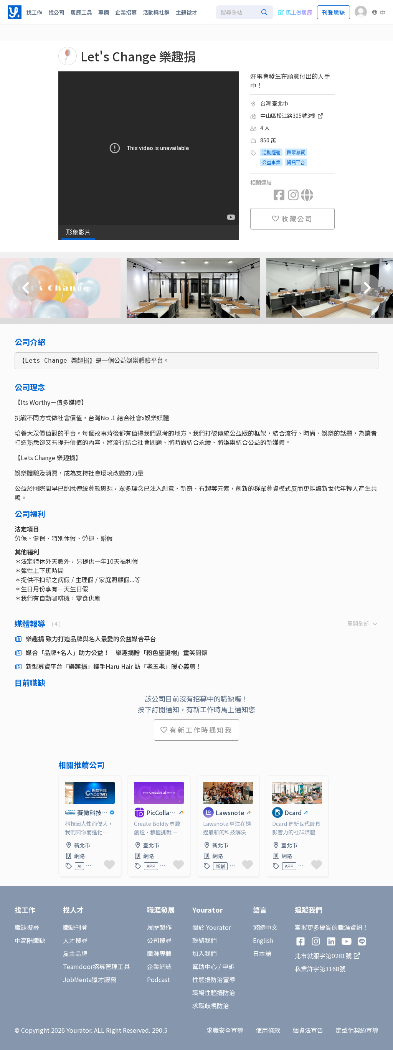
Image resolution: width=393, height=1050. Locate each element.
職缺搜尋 (27, 927)
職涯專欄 (159, 953)
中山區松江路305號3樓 (288, 115)
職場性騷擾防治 (213, 992)
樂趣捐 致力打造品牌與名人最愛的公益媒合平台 (91, 638)
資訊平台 (296, 162)
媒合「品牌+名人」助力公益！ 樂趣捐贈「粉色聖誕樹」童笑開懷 (117, 652)
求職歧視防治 (210, 1005)
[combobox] (244, 12)
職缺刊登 (75, 927)
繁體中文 (265, 927)
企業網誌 (159, 966)
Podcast (158, 979)
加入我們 (204, 953)
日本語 (262, 953)
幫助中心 (204, 966)
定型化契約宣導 (356, 1030)
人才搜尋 (75, 940)
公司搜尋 (159, 940)
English (263, 940)
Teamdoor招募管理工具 (96, 966)
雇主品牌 (75, 953)
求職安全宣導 (224, 1030)
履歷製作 (159, 927)
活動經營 (271, 152)
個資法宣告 (307, 1030)
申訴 (228, 966)
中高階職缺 (30, 940)
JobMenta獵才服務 (89, 979)
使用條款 (268, 1030)
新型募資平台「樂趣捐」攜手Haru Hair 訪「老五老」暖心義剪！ (114, 666)
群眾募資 (296, 152)
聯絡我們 (204, 940)
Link (65, 780)
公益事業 (271, 162)
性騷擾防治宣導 (213, 979)
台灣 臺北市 (274, 103)
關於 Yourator (211, 927)
